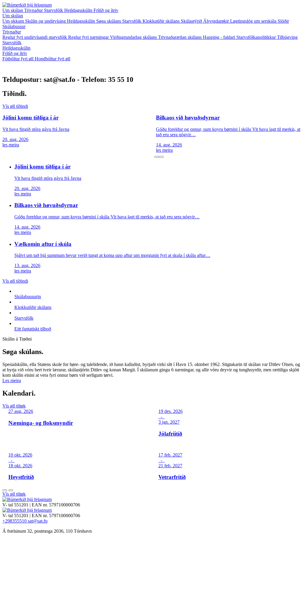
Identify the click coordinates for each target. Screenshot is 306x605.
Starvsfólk (54, 10)
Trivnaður (34, 10)
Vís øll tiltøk (14, 405)
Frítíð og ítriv (106, 10)
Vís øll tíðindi (15, 106)
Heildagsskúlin (79, 10)
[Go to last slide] (4, 490)
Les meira (11, 380)
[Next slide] (10, 490)
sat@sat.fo (38, 520)
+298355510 (15, 520)
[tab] (156, 157)
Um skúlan (13, 10)
